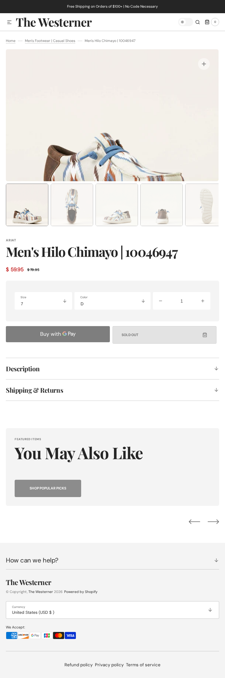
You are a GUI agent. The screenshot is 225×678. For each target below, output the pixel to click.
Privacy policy (109, 665)
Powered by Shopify (81, 591)
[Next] (213, 521)
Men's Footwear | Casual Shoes (50, 40)
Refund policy (78, 665)
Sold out (130, 335)
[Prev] (194, 521)
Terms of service (143, 665)
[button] (9, 22)
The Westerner (40, 591)
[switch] (185, 22)
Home (11, 40)
